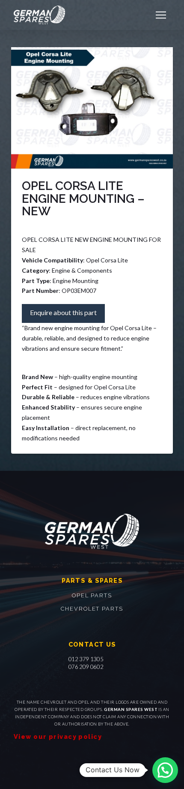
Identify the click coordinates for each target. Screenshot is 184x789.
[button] (160, 15)
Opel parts (92, 595)
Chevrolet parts (92, 608)
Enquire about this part (63, 312)
